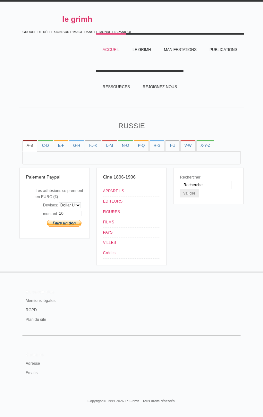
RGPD (31, 310)
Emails (32, 373)
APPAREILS (113, 191)
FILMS (108, 222)
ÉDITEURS (113, 201)
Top (237, 271)
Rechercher (190, 177)
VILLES (109, 242)
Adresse (33, 363)
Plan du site (36, 319)
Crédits (109, 253)
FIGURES (111, 212)
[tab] (29, 146)
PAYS (108, 232)
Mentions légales (40, 300)
